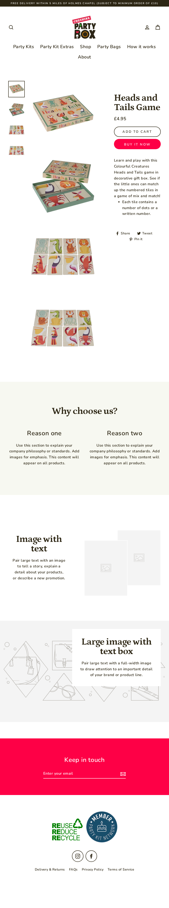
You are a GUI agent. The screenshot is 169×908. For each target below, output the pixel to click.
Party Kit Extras (57, 47)
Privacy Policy (92, 869)
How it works (141, 47)
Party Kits (23, 47)
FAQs (73, 869)
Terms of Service (121, 869)
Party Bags (109, 47)
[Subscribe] (122, 774)
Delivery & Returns (50, 869)
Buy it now (137, 144)
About (84, 57)
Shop (85, 47)
